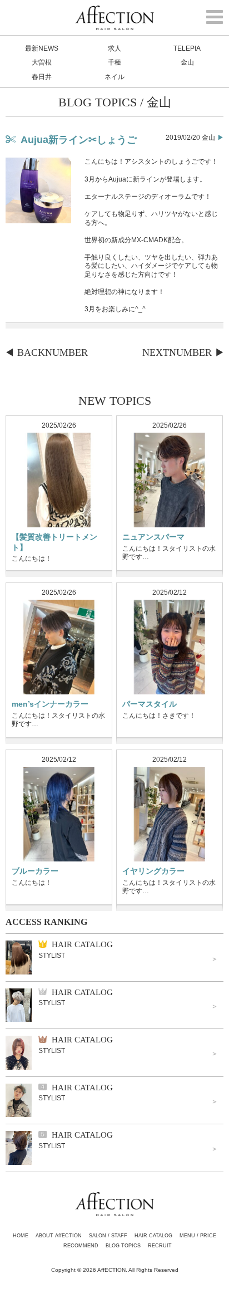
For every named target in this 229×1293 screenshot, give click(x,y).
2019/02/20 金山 (190, 137)
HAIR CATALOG (153, 1235)
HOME (20, 1235)
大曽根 (42, 62)
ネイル (114, 77)
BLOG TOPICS (123, 1245)
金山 (187, 62)
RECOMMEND (80, 1245)
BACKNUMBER (52, 352)
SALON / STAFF (108, 1235)
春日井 (42, 77)
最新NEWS (41, 48)
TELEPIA (187, 48)
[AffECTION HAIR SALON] (114, 25)
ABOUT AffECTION (59, 1235)
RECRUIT (160, 1245)
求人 (114, 48)
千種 (114, 62)
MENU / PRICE (198, 1235)
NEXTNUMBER (177, 352)
